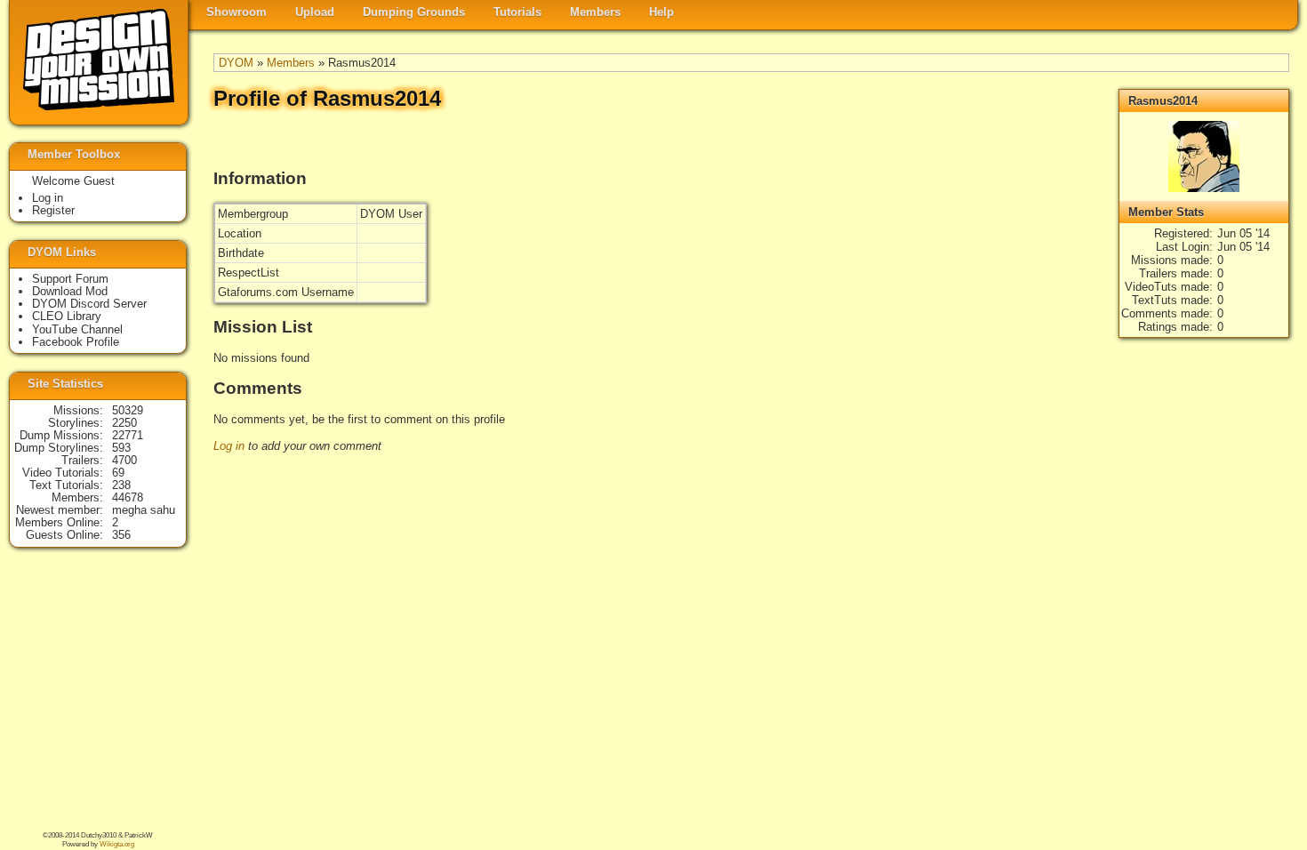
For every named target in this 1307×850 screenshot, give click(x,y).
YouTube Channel (77, 329)
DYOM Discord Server (89, 303)
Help (661, 12)
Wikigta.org (117, 844)
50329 (127, 410)
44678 (127, 497)
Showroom (236, 12)
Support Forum (70, 278)
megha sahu (143, 510)
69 (118, 472)
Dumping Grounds (414, 12)
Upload (314, 12)
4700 (124, 460)
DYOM (236, 62)
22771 (127, 435)
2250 (124, 422)
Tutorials (517, 12)
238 (121, 485)
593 (121, 447)
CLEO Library (66, 316)
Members (595, 12)
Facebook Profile (75, 342)
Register (53, 210)
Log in (229, 446)
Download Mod (70, 291)
